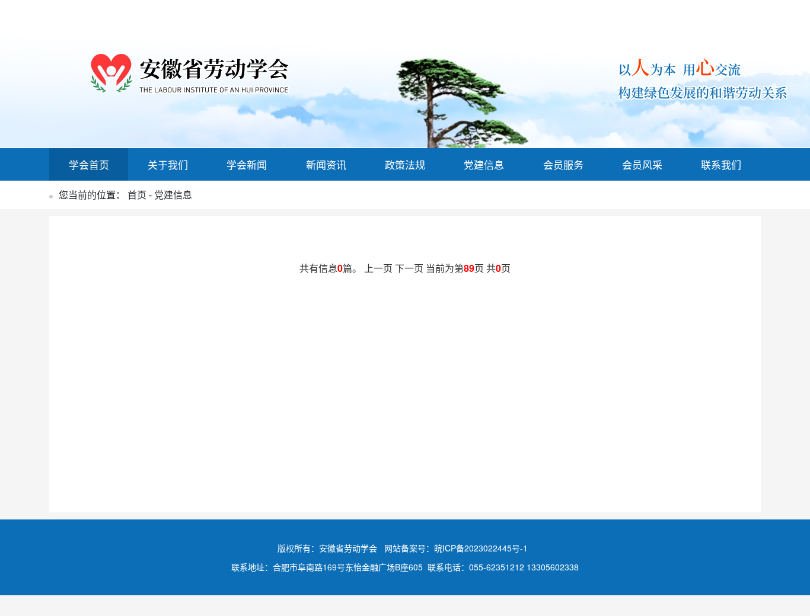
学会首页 (89, 164)
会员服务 (563, 164)
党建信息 (484, 164)
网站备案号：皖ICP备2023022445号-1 (456, 548)
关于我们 (168, 164)
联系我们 (721, 164)
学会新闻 (247, 164)
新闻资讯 (326, 164)
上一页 (379, 268)
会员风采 (642, 164)
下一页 (410, 268)
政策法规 (405, 164)
